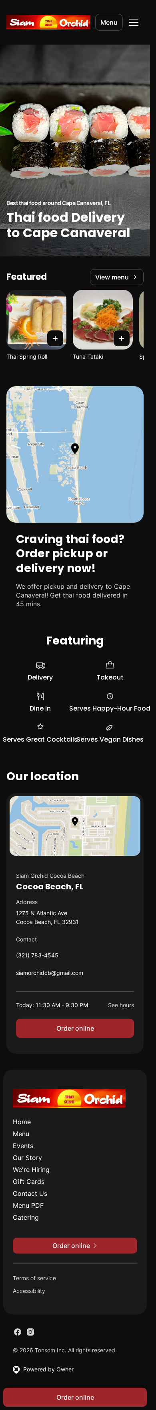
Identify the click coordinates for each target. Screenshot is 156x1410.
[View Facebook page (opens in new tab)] (17, 1332)
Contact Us (30, 1193)
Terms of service (34, 1278)
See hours (121, 1005)
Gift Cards (28, 1181)
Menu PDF (28, 1205)
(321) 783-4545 (37, 957)
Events (23, 1146)
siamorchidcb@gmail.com (49, 974)
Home (22, 1122)
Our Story (27, 1158)
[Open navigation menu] (134, 22)
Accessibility (29, 1290)
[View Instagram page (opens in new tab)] (30, 1332)
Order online (75, 1028)
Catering (26, 1217)
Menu (109, 22)
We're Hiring (31, 1170)
